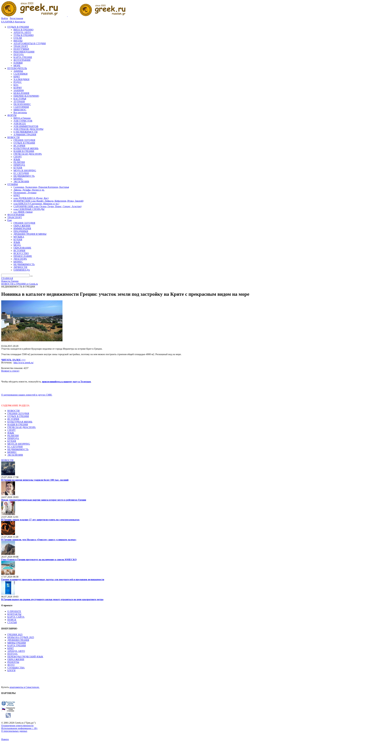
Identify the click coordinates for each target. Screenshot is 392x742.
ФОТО (11, 665)
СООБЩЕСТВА (16, 667)
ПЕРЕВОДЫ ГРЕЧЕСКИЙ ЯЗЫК (25, 656)
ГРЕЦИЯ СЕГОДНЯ (18, 413)
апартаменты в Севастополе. (24, 687)
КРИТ (10, 648)
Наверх (5, 739)
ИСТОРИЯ (13, 419)
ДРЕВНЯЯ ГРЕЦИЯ (18, 640)
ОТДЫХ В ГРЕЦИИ (18, 416)
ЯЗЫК (10, 433)
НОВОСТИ (13, 410)
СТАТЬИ (12, 622)
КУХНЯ (11, 441)
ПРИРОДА (13, 438)
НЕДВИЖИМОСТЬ (17, 449)
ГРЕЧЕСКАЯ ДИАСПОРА (21, 427)
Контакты (20, 21)
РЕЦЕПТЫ (13, 662)
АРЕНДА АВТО (16, 651)
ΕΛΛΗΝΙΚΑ (7, 21)
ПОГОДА (12, 654)
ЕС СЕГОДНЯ (15, 446)
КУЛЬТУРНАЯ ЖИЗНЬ (19, 421)
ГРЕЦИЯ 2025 (15, 634)
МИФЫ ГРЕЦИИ (16, 643)
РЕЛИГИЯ (13, 435)
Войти (4, 18)
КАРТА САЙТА (15, 617)
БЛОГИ (11, 670)
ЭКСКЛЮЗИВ (15, 455)
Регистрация (16, 18)
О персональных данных (14, 731)
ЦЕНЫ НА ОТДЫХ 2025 (20, 637)
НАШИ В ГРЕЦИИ (17, 424)
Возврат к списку (10, 371)
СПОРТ (11, 430)
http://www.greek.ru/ (23, 362)
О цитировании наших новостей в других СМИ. (26, 394)
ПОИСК (11, 619)
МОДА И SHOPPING (18, 444)
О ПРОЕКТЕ (14, 611)
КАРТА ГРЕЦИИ (16, 645)
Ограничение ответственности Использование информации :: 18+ (19, 727)
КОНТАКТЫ (14, 614)
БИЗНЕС (12, 452)
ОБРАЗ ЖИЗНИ (15, 659)
